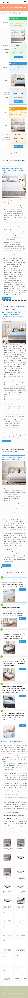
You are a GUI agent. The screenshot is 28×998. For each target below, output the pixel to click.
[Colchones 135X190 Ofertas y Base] (20, 958)
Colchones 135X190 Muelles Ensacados (21, 936)
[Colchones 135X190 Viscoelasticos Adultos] (7, 886)
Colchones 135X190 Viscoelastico (21, 921)
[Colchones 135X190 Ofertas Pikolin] (7, 900)
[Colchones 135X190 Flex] (20, 843)
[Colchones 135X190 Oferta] (20, 857)
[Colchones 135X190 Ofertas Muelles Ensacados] (20, 872)
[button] (25, 2)
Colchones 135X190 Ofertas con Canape (7, 921)
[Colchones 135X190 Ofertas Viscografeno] (20, 944)
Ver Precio (22, 589)
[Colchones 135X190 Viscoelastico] (20, 915)
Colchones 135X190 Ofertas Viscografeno (20, 950)
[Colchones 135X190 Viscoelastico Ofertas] (7, 958)
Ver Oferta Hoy (18, 57)
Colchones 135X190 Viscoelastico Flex (21, 892)
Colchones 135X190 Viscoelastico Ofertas (7, 964)
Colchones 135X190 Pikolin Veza (20, 979)
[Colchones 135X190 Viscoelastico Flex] (20, 886)
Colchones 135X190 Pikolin (7, 877)
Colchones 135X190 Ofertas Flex (21, 907)
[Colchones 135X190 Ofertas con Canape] (7, 915)
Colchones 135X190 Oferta (20, 863)
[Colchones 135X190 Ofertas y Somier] (7, 973)
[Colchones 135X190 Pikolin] (7, 872)
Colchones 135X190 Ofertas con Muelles (7, 950)
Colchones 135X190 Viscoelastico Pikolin (7, 863)
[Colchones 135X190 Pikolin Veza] (20, 973)
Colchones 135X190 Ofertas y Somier (7, 979)
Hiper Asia (5, 2)
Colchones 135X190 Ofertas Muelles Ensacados (20, 878)
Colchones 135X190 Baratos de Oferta (7, 936)
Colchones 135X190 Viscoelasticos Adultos (7, 892)
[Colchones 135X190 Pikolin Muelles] (7, 843)
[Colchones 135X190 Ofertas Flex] (20, 900)
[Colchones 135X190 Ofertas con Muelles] (7, 944)
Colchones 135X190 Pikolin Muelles (7, 849)
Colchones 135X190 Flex (21, 848)
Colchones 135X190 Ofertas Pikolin (7, 907)
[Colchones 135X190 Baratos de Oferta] (7, 929)
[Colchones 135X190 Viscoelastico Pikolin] (7, 857)
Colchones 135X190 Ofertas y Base (21, 964)
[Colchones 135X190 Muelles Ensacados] (20, 929)
